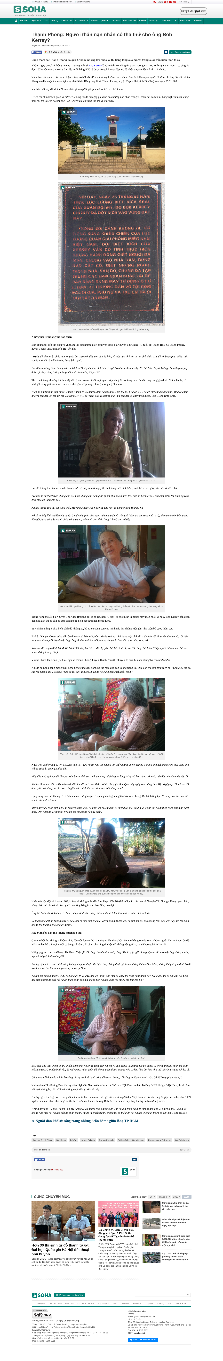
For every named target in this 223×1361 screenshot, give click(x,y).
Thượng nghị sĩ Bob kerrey (159, 1140)
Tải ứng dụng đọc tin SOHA (71, 1295)
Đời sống (198, 21)
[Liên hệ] (134, 1159)
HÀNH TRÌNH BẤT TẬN (62, 2)
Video (169, 1303)
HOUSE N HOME (41, 2)
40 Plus (94, 21)
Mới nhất (24, 21)
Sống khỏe (167, 21)
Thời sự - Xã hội (55, 1303)
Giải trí (142, 21)
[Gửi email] (166, 52)
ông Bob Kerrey (138, 77)
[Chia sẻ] (37, 52)
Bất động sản (81, 21)
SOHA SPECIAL (83, 2)
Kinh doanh (67, 21)
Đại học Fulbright (106, 1140)
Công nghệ (185, 21)
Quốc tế (104, 21)
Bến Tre (73, 1140)
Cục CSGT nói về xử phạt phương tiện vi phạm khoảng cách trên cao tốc (175, 1256)
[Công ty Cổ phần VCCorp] (72, 1313)
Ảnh (177, 1303)
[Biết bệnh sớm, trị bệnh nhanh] (193, 11)
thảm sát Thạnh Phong (42, 1140)
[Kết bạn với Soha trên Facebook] (125, 1171)
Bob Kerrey (61, 1140)
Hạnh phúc (36, 21)
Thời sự (54, 21)
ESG (46, 21)
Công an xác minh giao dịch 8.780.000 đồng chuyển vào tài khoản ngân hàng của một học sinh (176, 1240)
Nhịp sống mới (129, 21)
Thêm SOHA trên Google (59, 52)
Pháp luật (153, 21)
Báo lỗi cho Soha (182, 52)
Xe (176, 21)
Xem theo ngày (138, 1197)
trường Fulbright (88, 1140)
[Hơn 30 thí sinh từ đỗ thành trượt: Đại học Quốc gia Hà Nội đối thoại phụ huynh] (63, 1221)
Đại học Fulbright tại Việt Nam (131, 1140)
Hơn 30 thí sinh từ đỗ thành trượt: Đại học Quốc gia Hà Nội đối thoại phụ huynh (61, 1249)
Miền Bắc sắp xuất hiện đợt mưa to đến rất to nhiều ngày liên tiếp (176, 1222)
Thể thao (116, 21)
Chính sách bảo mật (136, 1333)
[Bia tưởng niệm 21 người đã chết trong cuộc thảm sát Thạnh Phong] (111, 140)
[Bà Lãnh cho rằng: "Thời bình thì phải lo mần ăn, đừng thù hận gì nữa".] (111, 1020)
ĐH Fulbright (158, 1085)
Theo (111, 1150)
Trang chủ (41, 1303)
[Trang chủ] (30, 11)
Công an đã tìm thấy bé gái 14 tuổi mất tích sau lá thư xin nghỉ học (175, 1206)
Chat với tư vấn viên (144, 1340)
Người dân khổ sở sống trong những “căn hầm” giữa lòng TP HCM (87, 1121)
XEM (186, 1197)
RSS (184, 1303)
